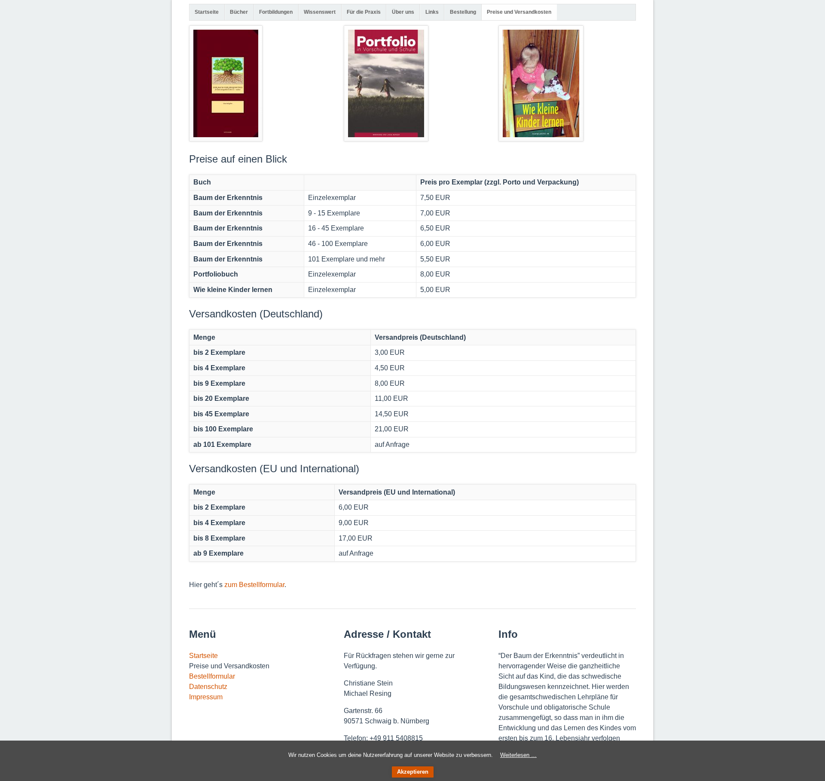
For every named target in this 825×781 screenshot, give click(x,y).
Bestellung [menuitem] (463, 12)
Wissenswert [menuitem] (320, 12)
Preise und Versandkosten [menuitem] (519, 12)
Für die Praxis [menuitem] (364, 12)
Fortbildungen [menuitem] (276, 12)
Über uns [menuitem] (403, 12)
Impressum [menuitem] (206, 697)
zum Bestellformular (254, 584)
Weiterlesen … (518, 755)
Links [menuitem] (432, 12)
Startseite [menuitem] (207, 12)
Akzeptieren (412, 772)
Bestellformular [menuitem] (212, 676)
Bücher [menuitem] (239, 12)
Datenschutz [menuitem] (208, 686)
